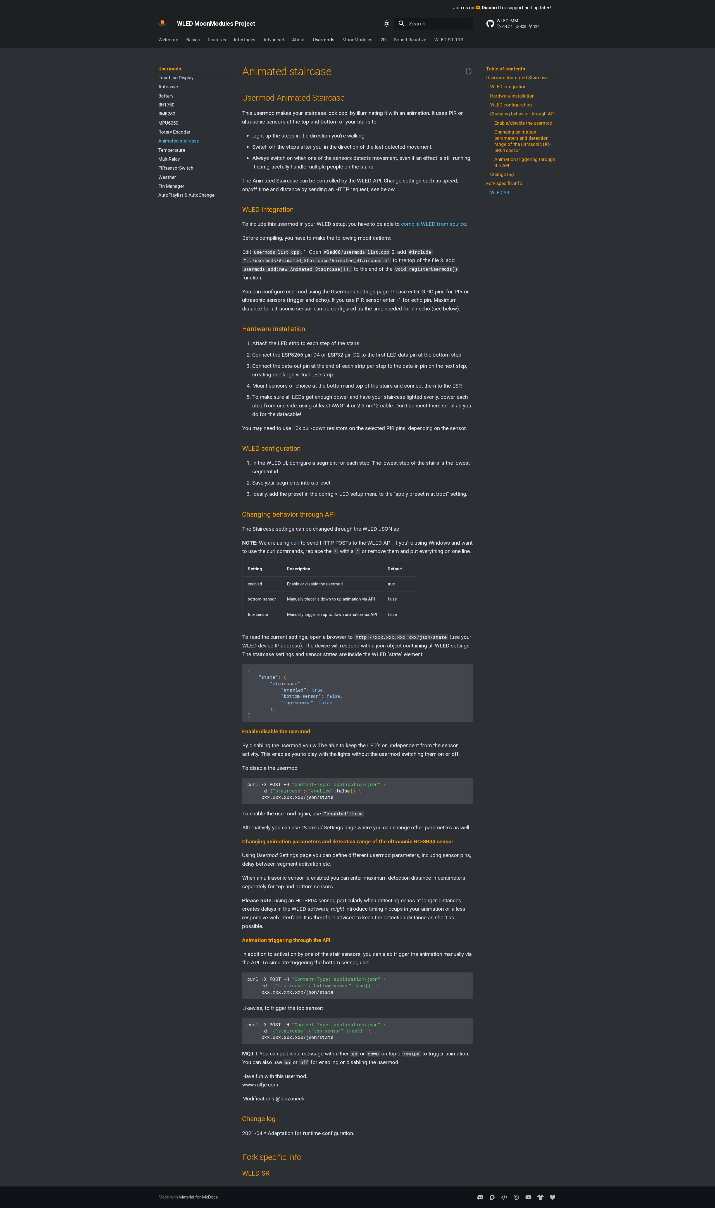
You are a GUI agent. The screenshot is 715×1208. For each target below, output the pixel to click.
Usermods (323, 39)
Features (217, 39)
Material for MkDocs (198, 1197)
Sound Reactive (410, 39)
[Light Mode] (386, 23)
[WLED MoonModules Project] (162, 23)
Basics (193, 39)
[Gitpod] (504, 1197)
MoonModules (357, 39)
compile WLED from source (433, 224)
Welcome (168, 39)
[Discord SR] (480, 1197)
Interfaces (244, 39)
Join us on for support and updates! (502, 7)
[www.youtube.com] (528, 1197)
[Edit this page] (469, 71)
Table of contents (505, 69)
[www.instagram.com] (516, 1197)
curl (295, 543)
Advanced (273, 39)
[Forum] (492, 1197)
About (298, 39)
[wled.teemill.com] (540, 1197)
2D (383, 39)
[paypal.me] (552, 1197)
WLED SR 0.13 (448, 39)
